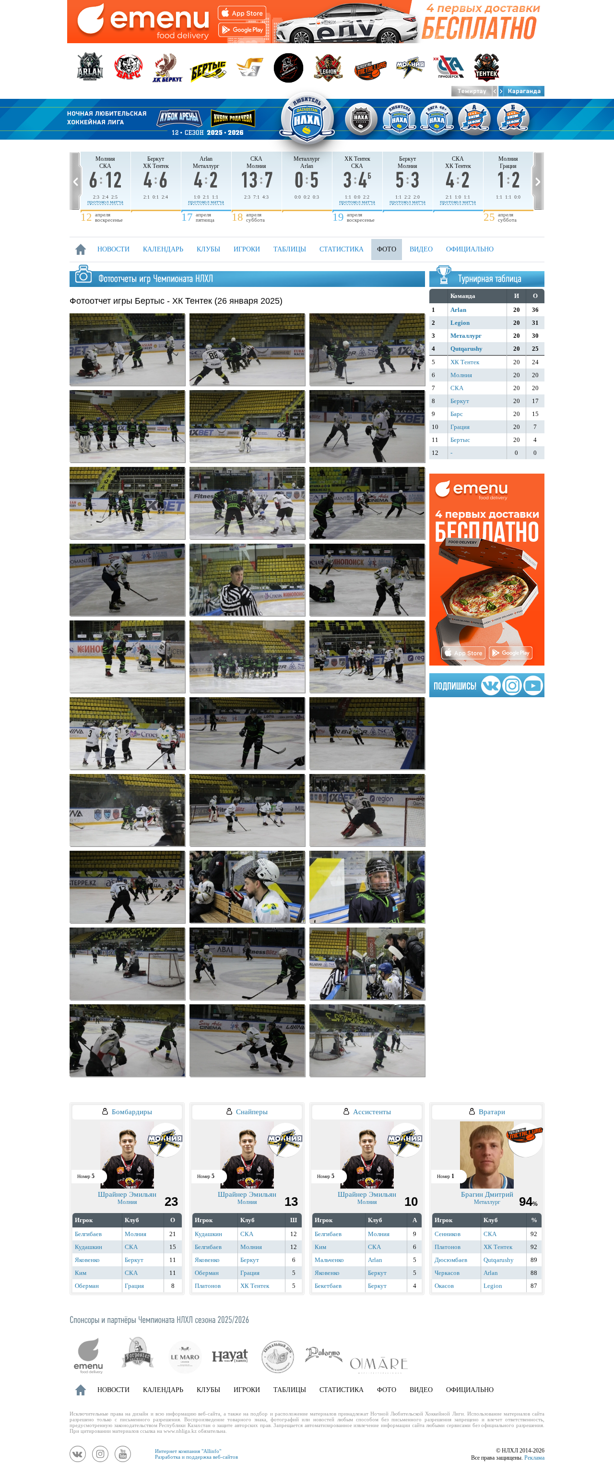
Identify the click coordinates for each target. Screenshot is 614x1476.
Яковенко (87, 1259)
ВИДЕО (421, 249)
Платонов (208, 1285)
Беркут (459, 401)
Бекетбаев (328, 1285)
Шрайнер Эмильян (127, 1194)
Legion (460, 322)
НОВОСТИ (113, 249)
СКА (456, 388)
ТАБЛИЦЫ (289, 249)
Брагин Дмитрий (487, 1194)
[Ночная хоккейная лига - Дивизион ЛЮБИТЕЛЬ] (307, 119)
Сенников (447, 1234)
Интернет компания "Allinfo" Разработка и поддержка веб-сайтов (196, 1454)
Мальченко (329, 1259)
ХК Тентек (464, 362)
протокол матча (105, 201)
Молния (461, 375)
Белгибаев (88, 1234)
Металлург (466, 335)
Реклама (534, 1457)
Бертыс (460, 439)
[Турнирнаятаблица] (489, 278)
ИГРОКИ (247, 249)
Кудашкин (88, 1246)
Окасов (444, 1285)
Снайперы (252, 1112)
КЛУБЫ (208, 249)
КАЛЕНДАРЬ (163, 249)
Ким (80, 1272)
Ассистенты (372, 1112)
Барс (456, 413)
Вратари (492, 1112)
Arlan (458, 309)
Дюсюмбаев (451, 1259)
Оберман (87, 1285)
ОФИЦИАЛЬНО (470, 249)
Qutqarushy (466, 348)
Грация (460, 426)
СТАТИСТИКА (341, 249)
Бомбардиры (132, 1112)
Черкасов (447, 1272)
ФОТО (386, 249)
